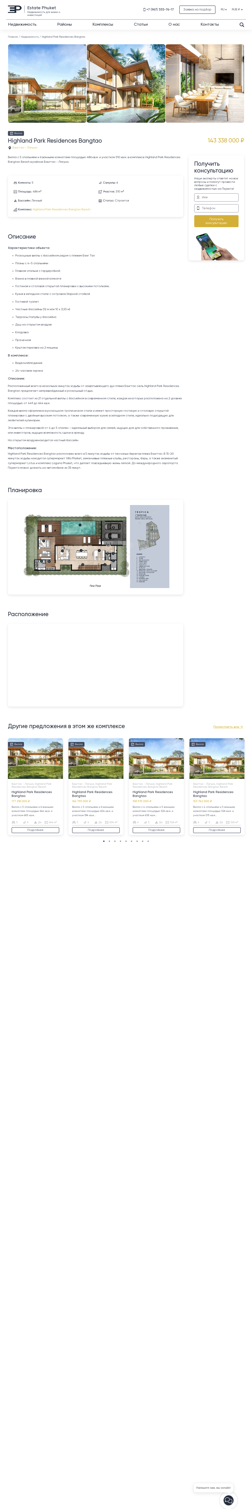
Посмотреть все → (228, 727)
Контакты (210, 25)
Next (243, 77)
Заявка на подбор (197, 9)
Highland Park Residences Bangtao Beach (61, 209)
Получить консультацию (216, 221)
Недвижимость (22, 25)
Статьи (141, 25)
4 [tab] (26, 777)
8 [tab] (41, 777)
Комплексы (102, 25)
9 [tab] (44, 777)
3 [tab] (22, 777)
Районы (64, 25)
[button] (229, 1500)
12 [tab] (56, 777)
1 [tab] (15, 777)
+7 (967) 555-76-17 (160, 9)
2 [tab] (19, 777)
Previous (9, 77)
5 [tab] (30, 777)
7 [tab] (37, 777)
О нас (174, 25)
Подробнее (35, 830)
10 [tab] (48, 777)
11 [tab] (52, 777)
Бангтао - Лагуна (25, 147)
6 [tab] (33, 777)
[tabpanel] (35, 786)
